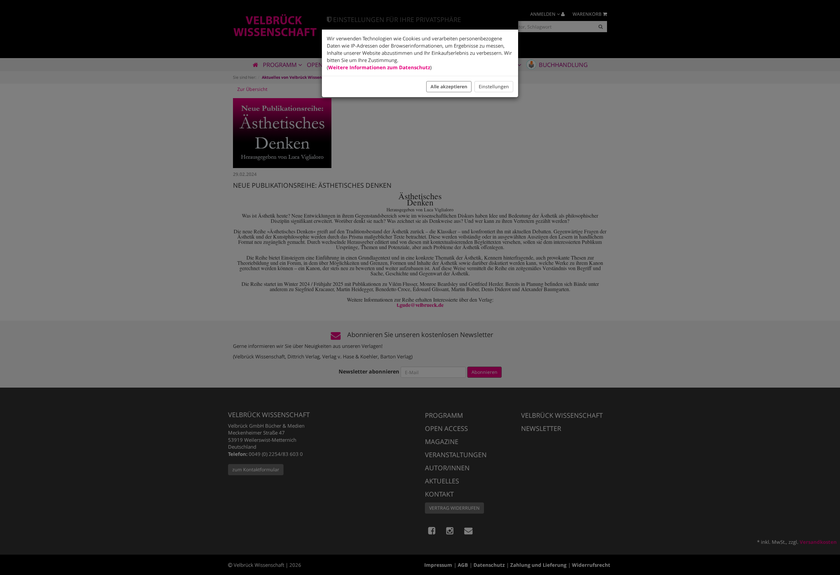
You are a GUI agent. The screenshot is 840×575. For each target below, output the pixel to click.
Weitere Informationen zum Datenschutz (379, 67)
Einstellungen (494, 86)
